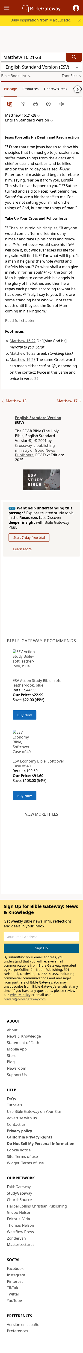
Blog (11, 1061)
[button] (76, 8)
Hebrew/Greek (55, 88)
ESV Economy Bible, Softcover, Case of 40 (39, 764)
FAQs (11, 1098)
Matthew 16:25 (23, 359)
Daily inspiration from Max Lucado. (40, 20)
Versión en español (23, 1324)
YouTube (14, 1300)
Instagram (16, 1274)
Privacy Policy (20, 995)
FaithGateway (19, 1186)
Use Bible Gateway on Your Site (34, 1111)
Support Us (17, 1074)
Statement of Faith (23, 1042)
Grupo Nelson (19, 1212)
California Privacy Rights (29, 1137)
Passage (10, 88)
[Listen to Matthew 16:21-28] (61, 104)
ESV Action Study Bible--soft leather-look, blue (37, 683)
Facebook (15, 1268)
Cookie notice (19, 1150)
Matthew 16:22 (23, 340)
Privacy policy (19, 1130)
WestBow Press (20, 1231)
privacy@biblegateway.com (25, 999)
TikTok (12, 1287)
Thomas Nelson (20, 1225)
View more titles (41, 814)
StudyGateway (19, 1193)
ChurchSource (19, 1199)
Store (11, 1055)
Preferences (17, 1330)
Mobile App (17, 1049)
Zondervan (16, 1238)
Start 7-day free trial (29, 537)
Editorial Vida (18, 1218)
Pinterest (15, 1281)
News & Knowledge (24, 1036)
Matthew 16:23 (23, 353)
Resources (30, 88)
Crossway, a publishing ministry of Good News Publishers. (35, 450)
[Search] (74, 57)
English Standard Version (38, 417)
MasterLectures (20, 1244)
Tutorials (14, 1105)
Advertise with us (22, 1117)
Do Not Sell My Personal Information (40, 1143)
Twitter (13, 1294)
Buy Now (24, 715)
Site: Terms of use (22, 1156)
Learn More (22, 549)
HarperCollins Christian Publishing (37, 1206)
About (12, 1029)
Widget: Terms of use (25, 1162)
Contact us (16, 1124)
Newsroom (16, 1068)
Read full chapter (20, 320)
